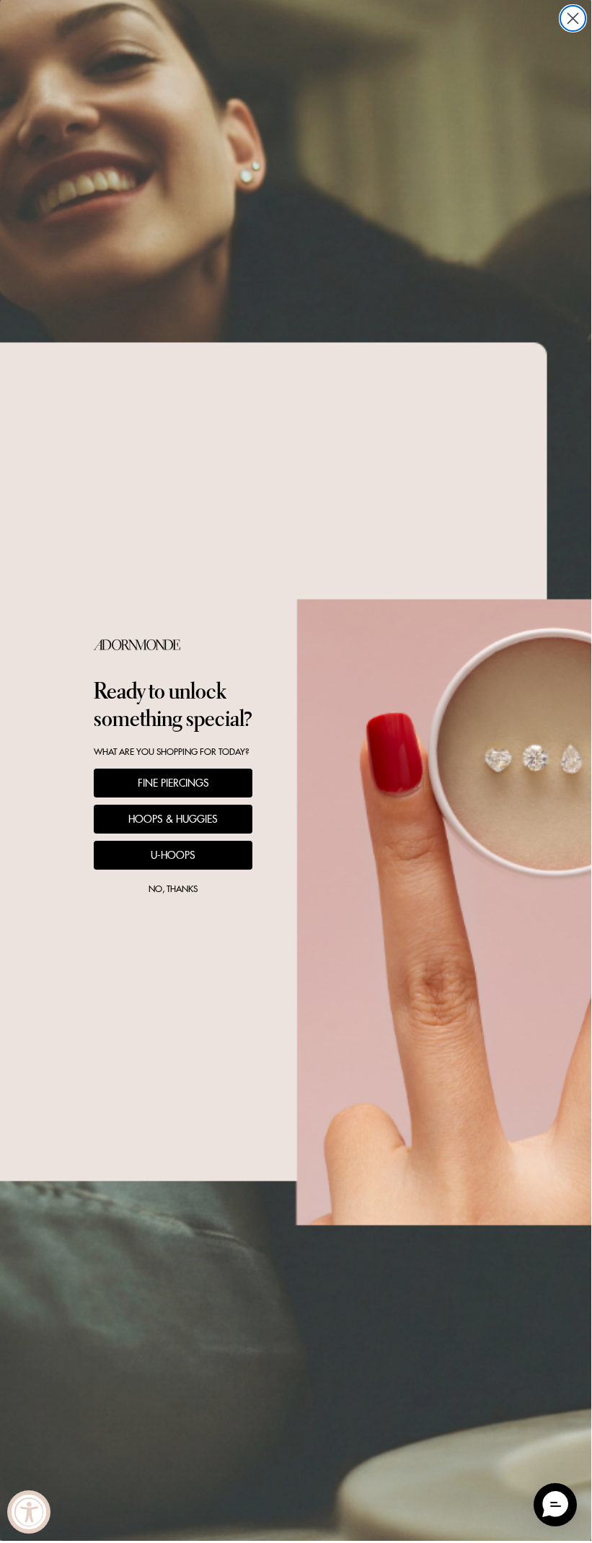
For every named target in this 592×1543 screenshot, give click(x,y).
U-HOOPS (173, 855)
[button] (555, 1504)
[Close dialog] (573, 18)
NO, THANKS (173, 888)
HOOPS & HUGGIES (173, 819)
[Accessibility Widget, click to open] (28, 1512)
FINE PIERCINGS (173, 783)
